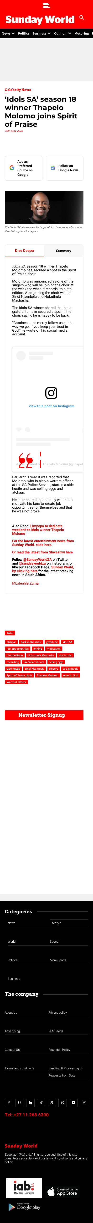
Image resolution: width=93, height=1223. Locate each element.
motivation (54, 648)
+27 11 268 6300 (31, 1115)
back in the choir (31, 642)
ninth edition (15, 655)
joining (37, 648)
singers (53, 668)
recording (13, 662)
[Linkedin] (30, 1103)
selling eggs (56, 662)
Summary (63, 250)
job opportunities (18, 648)
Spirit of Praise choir (19, 675)
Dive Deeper (24, 250)
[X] (52, 1103)
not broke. (65, 655)
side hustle (13, 668)
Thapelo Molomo (47, 675)
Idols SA (67, 642)
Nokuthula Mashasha (41, 655)
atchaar (11, 642)
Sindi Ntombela (34, 668)
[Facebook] (9, 1103)
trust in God (70, 675)
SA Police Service (34, 662)
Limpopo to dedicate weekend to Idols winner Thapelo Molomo (38, 529)
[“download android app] (24, 1213)
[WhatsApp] (62, 1103)
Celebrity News (18, 89)
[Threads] (84, 1103)
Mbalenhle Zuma (25, 583)
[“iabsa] (24, 1198)
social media (70, 668)
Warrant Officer (16, 682)
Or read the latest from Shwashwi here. (43, 552)
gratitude (52, 642)
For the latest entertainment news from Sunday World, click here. (43, 542)
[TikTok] (41, 1103)
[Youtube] (73, 1103)
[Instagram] (20, 1103)
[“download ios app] (62, 1198)
